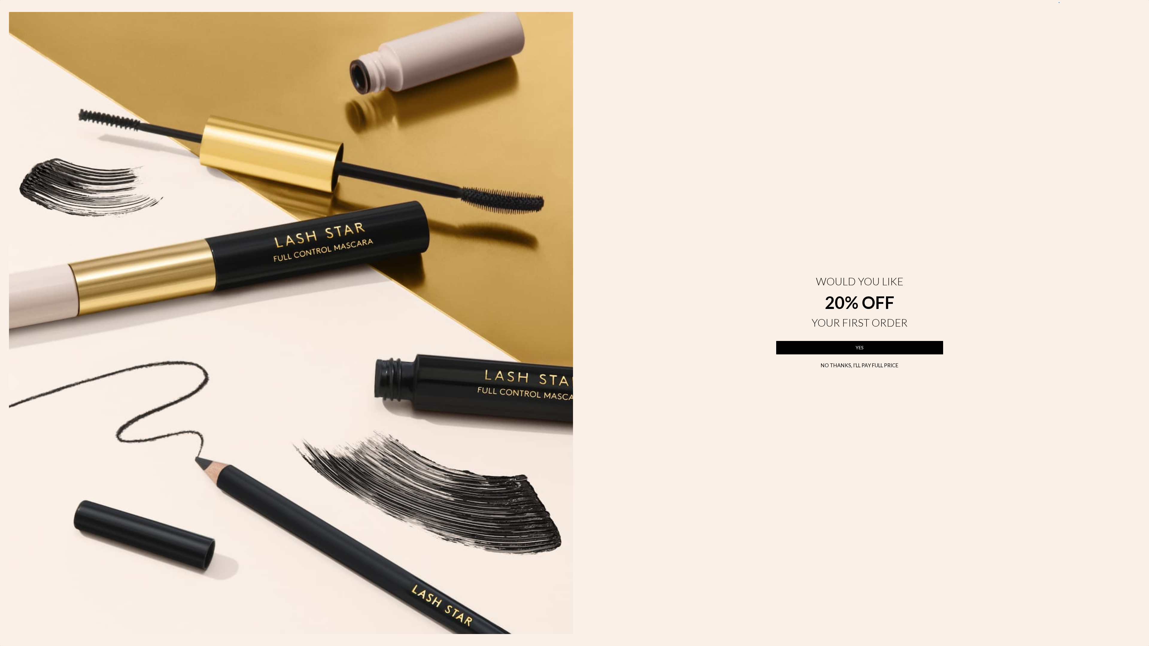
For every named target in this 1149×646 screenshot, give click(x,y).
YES (860, 347)
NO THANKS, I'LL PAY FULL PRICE (859, 365)
